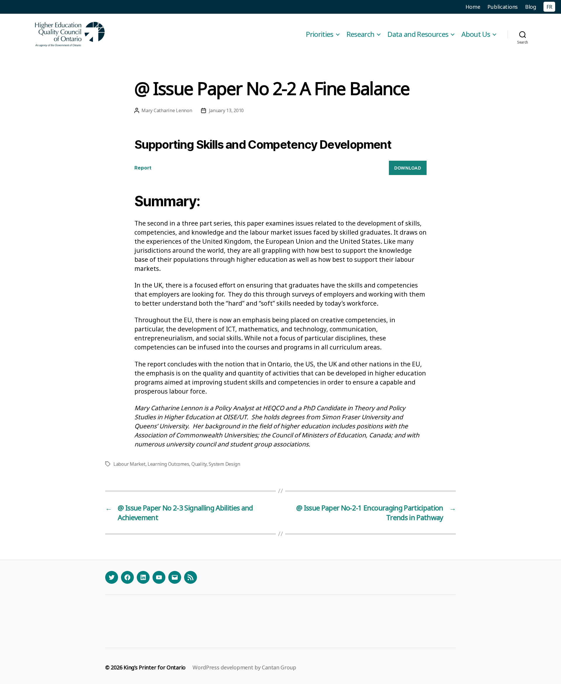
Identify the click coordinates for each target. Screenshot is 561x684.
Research (361, 34)
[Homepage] (70, 34)
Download (407, 168)
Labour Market (129, 464)
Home (472, 6)
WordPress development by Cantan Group (244, 667)
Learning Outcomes (168, 464)
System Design (224, 464)
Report (142, 168)
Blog (530, 6)
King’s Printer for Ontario (155, 667)
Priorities (319, 34)
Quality (199, 464)
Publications (502, 6)
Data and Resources (417, 34)
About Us (475, 34)
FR (549, 6)
